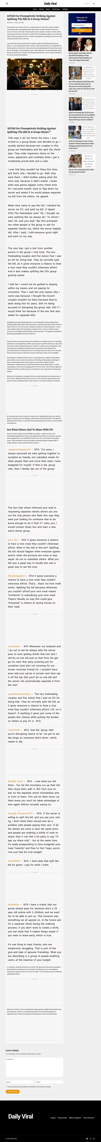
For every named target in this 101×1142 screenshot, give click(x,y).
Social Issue (56, 9)
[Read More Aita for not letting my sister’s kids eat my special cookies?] (81, 161)
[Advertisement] (34, 109)
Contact (52, 1118)
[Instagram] (93, 1138)
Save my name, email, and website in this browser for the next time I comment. (29, 1087)
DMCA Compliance (75, 1118)
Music (48, 9)
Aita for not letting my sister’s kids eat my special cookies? (81, 171)
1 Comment (71, 122)
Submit (82, 30)
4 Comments (72, 150)
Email (38, 1082)
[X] (90, 1138)
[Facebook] (87, 1138)
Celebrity (65, 9)
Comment (10, 1059)
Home (35, 9)
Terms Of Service (88, 1118)
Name (8, 1082)
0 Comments (72, 62)
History (41, 9)
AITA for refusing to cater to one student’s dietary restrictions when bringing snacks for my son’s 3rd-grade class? (81, 144)
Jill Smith (10, 22)
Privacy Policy (62, 1118)
